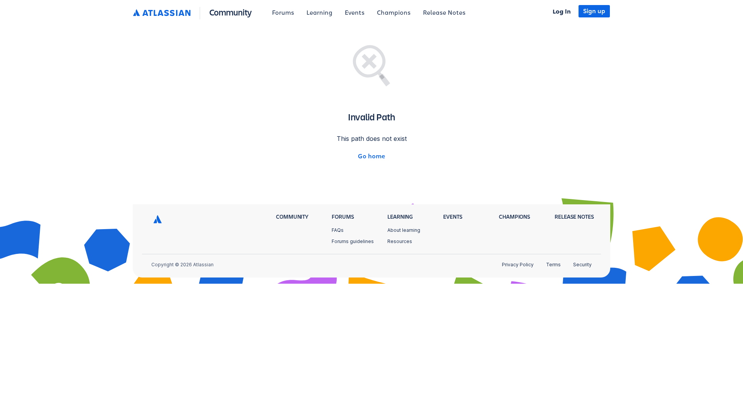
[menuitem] (283, 13)
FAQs (338, 230)
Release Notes (444, 13)
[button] (194, 13)
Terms (553, 264)
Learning (319, 13)
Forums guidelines (353, 241)
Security (582, 264)
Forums (283, 13)
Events (355, 13)
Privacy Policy (518, 264)
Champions (394, 13)
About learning (403, 230)
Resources (399, 241)
